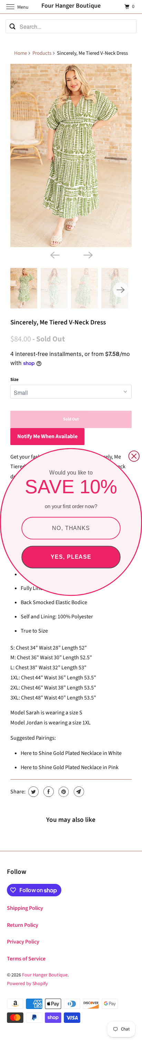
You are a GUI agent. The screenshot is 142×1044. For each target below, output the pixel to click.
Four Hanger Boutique (45, 975)
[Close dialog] (134, 456)
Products (41, 53)
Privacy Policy (23, 942)
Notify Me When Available (47, 436)
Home (20, 53)
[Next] (87, 254)
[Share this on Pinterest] (63, 791)
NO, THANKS (71, 528)
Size (14, 379)
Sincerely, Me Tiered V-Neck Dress (58, 322)
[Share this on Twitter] (33, 791)
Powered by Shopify (27, 983)
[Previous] (54, 254)
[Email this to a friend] (78, 791)
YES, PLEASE (71, 557)
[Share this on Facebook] (48, 791)
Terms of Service (26, 959)
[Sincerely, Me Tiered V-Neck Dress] (71, 155)
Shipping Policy (25, 908)
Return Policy (22, 925)
